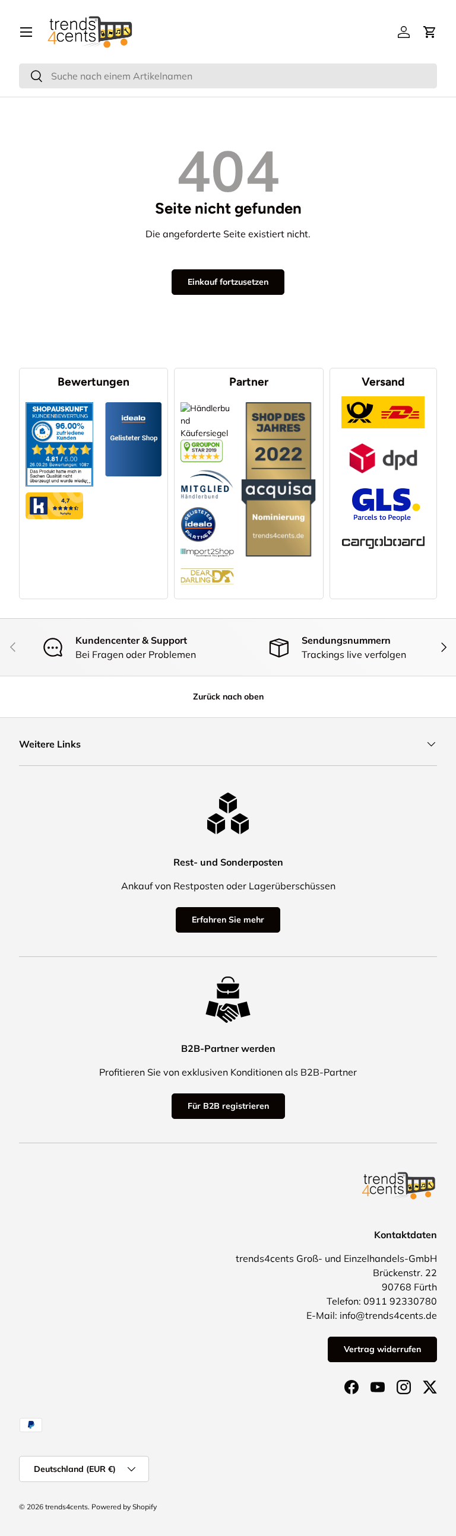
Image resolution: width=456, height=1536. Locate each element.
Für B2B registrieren (228, 1106)
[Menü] (26, 32)
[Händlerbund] (206, 468)
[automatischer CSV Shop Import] (206, 548)
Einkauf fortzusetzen (228, 281)
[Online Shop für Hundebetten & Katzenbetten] (206, 563)
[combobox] (228, 75)
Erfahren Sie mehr (228, 919)
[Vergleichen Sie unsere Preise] (201, 445)
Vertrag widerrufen (382, 1349)
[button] (430, 32)
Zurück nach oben (228, 696)
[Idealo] (198, 506)
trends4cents (66, 1506)
